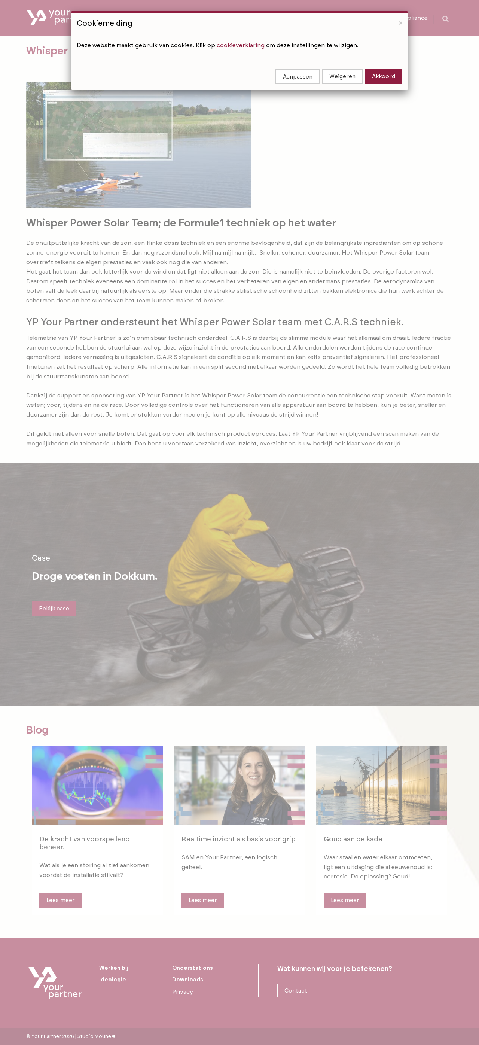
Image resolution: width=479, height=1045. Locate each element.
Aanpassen (297, 77)
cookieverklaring (241, 45)
